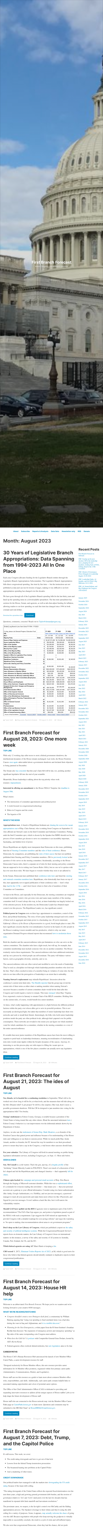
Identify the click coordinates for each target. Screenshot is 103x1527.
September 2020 (84, 759)
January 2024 (83, 625)
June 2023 (82, 648)
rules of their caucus (46, 853)
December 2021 (84, 708)
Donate (87, 531)
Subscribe (25, 531)
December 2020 (84, 748)
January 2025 (83, 598)
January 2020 (83, 785)
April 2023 (82, 655)
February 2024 (83, 621)
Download (30, 615)
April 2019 (82, 816)
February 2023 (83, 661)
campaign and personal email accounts (38, 1180)
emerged (52, 993)
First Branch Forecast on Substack (86, 555)
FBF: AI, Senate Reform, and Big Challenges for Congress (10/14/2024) (88, 588)
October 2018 (83, 836)
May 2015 (82, 936)
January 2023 (83, 665)
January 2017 (83, 879)
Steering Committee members (23, 850)
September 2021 (84, 718)
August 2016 (83, 893)
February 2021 (83, 742)
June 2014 (82, 946)
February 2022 (83, 702)
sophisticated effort (64, 1183)
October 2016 (83, 886)
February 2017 (83, 876)
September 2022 (84, 678)
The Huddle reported (39, 983)
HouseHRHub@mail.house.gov (43, 1408)
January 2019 (83, 826)
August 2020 (83, 762)
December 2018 (84, 829)
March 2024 (82, 618)
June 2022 (82, 688)
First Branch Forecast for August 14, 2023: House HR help (34, 1288)
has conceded (21, 770)
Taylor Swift (9, 720)
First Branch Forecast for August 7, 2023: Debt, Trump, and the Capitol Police (36, 1437)
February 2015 (83, 943)
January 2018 (83, 856)
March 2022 (82, 698)
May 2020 (82, 772)
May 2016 (82, 903)
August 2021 (83, 722)
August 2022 (83, 682)
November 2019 (84, 792)
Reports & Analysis (40, 531)
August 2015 (83, 926)
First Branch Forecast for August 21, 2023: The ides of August (36, 1081)
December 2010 (84, 960)
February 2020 (83, 782)
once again (13, 762)
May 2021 (82, 732)
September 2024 (84, 608)
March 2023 (82, 658)
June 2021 (82, 728)
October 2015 (83, 919)
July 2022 (82, 685)
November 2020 (84, 752)
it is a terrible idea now (50, 1323)
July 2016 (82, 896)
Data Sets (55, 531)
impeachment (15, 782)
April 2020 (82, 775)
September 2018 (84, 839)
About (16, 531)
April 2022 (82, 695)
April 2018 (82, 852)
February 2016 (83, 913)
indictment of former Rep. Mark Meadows (39, 1132)
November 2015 (84, 916)
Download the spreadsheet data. (13, 615)
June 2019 (82, 809)
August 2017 (83, 866)
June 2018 (82, 849)
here (69, 1120)
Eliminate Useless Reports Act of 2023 (36, 1251)
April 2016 (82, 906)
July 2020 (82, 765)
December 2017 (84, 859)
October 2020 (83, 755)
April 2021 (82, 735)
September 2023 (84, 638)
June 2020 (82, 769)
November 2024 (84, 601)
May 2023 (82, 651)
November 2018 (84, 832)
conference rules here (47, 876)
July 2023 (82, 645)
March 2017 (82, 872)
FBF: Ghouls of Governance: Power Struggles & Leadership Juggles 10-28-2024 (88, 574)
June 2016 (82, 899)
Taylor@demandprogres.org (50, 621)
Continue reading (12, 1058)
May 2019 (82, 812)
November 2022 (84, 671)
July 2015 (82, 929)
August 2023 (83, 641)
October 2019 (83, 795)
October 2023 (83, 635)
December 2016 (84, 883)
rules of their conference (51, 850)
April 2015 (82, 940)
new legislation (54, 1346)
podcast (31, 1338)
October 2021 (83, 715)
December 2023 (84, 628)
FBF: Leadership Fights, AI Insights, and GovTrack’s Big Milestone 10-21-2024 (88, 581)
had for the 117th (13, 886)
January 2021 (83, 745)
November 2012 (84, 953)
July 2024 (82, 615)
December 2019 (84, 789)
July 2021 (82, 725)
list (55, 1246)
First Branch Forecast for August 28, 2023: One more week (35, 739)
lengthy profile (57, 1164)
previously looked (60, 857)
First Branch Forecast (51, 262)
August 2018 (83, 842)
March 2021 (82, 739)
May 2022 (82, 692)
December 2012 (84, 950)
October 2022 (83, 675)
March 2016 (82, 909)
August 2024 (83, 611)
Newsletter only (68, 531)
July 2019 (82, 805)
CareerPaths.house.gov (22, 1404)
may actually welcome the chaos (54, 1513)
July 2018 (82, 846)
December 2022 (84, 668)
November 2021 (84, 712)
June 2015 (82, 933)
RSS (79, 531)
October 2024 (83, 604)
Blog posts (20, 720)
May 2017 (82, 869)
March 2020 (82, 779)
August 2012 (83, 956)
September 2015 (84, 923)
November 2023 (84, 631)
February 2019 (83, 822)
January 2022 (83, 705)
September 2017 (84, 862)
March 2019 (82, 819)
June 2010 (82, 963)
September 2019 (84, 799)
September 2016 (84, 889)
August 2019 (83, 802)
